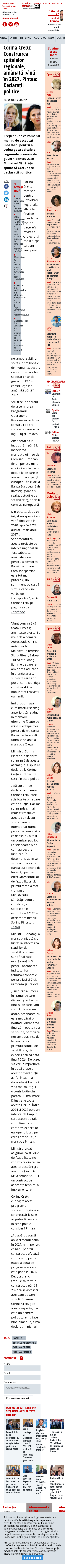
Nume (7, 1364)
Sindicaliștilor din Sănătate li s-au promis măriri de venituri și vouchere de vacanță (21, 335)
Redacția (57, 3)
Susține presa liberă (53, 56)
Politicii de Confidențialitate (44, 1537)
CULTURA (40, 37)
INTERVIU (25, 37)
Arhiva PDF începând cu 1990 (9, 6)
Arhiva (38, 3)
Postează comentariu (18, 1398)
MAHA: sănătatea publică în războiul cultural (19, 204)
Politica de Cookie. (33, 1553)
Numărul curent (27, 4)
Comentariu (10, 1382)
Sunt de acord (32, 1557)
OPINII (14, 37)
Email (7, 1373)
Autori (47, 3)
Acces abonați (10, 18)
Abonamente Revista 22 (9, 13)
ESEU (51, 37)
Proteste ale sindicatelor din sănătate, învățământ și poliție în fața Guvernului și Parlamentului (21, 300)
